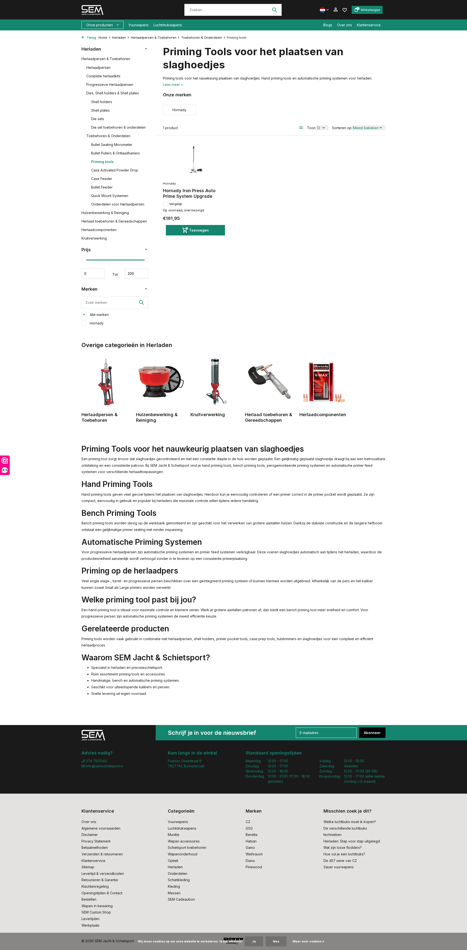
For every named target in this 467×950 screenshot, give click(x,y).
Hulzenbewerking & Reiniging (105, 213)
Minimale (93, 273)
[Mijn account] (335, 9)
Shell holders (101, 102)
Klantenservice (369, 25)
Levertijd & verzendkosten (102, 873)
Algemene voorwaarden (100, 828)
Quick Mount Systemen (109, 196)
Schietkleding (179, 880)
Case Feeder (101, 179)
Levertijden (90, 919)
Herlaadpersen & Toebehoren (153, 37)
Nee (276, 941)
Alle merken (99, 315)
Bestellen (88, 899)
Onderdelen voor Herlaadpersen (117, 204)
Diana (250, 861)
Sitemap (87, 867)
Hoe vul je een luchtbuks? (344, 854)
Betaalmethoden (94, 847)
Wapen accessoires (184, 841)
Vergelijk (175, 204)
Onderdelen (177, 873)
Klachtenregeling (95, 886)
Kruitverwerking (94, 238)
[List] (301, 127)
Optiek (173, 861)
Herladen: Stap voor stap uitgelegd (351, 841)
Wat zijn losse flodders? (342, 847)
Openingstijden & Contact (101, 893)
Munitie (173, 835)
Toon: (311, 128)
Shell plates (100, 110)
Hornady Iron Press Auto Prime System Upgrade (189, 193)
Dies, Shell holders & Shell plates (112, 93)
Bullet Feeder (102, 187)
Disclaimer (89, 835)
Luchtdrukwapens (167, 25)
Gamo (250, 847)
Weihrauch (254, 854)
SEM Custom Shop (96, 912)
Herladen (119, 37)
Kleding (174, 886)
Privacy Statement (95, 841)
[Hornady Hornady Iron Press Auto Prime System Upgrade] (194, 161)
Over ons (344, 25)
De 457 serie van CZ (340, 861)
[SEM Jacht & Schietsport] (114, 9)
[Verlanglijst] (344, 9)
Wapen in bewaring (97, 906)
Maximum (136, 273)
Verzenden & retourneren (102, 854)
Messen (174, 893)
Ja (254, 941)
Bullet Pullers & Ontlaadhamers (115, 153)
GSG (249, 828)
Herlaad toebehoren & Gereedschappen (114, 221)
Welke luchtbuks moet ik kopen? (349, 822)
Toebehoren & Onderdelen (201, 37)
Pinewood (254, 867)
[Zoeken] (274, 9)
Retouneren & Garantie (99, 880)
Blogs (327, 25)
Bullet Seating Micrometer (111, 145)
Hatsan (251, 841)
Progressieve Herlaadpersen (109, 84)
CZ (248, 822)
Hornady (96, 323)
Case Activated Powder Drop (114, 170)
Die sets (97, 119)
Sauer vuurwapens (338, 867)
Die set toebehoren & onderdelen (118, 127)
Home (103, 37)
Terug (91, 37)
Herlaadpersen (98, 67)
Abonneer (372, 733)
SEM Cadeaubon (181, 899)
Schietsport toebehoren (187, 847)
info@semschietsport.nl (104, 766)
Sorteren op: (342, 128)
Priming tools (102, 162)
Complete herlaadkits (103, 76)
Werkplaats (90, 925)
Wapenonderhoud (182, 854)
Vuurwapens (138, 25)
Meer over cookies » (308, 941)
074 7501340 (96, 761)
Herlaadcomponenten (99, 230)
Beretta (251, 835)
